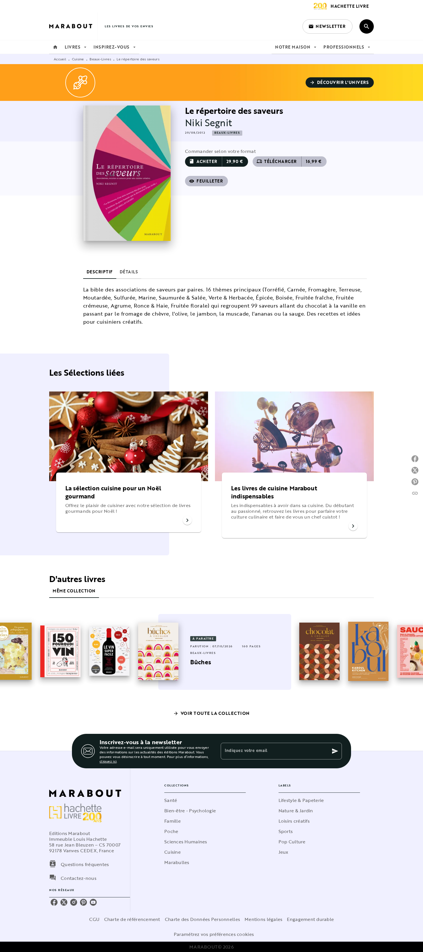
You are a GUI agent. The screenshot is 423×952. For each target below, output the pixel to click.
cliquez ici (108, 761)
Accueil (60, 59)
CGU (94, 919)
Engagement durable (310, 919)
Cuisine (78, 59)
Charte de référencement (132, 919)
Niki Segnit (208, 122)
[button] (327, 26)
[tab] (55, 47)
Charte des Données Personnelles (202, 919)
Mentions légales (263, 919)
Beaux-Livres (100, 59)
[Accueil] (73, 26)
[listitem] (54, 902)
